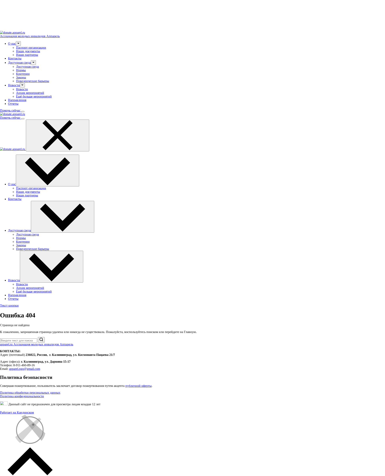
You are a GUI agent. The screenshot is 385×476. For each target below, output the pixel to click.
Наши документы (28, 51)
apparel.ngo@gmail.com (24, 368)
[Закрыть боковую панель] (57, 135)
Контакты (14, 58)
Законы (21, 77)
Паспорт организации (31, 47)
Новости (22, 89)
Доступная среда (27, 66)
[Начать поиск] (41, 340)
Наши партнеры (27, 54)
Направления (17, 100)
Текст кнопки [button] (9, 305)
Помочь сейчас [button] (10, 110)
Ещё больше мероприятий (34, 96)
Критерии (23, 73)
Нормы (21, 70)
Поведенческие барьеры (32, 81)
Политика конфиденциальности (22, 396)
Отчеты (13, 103)
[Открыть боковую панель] (22, 111)
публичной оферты (138, 385)
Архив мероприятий (30, 93)
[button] (18, 43)
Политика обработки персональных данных (30, 392)
